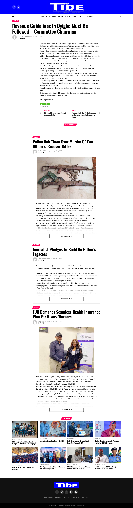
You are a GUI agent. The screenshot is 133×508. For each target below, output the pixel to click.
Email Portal (85, 497)
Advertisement (48, 497)
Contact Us (58, 497)
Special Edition (50, 16)
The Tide (22, 38)
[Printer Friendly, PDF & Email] (45, 104)
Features (67, 16)
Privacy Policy (75, 497)
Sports (75, 16)
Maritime (60, 16)
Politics (82, 16)
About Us (66, 497)
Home (42, 16)
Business (89, 16)
